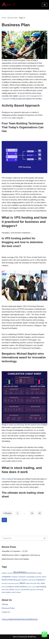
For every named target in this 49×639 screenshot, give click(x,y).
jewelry (17, 583)
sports (34, 586)
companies (6, 577)
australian (10, 573)
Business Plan (13, 18)
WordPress (32, 637)
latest (22, 583)
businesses (31, 573)
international (11, 583)
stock (7, 589)
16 (39, 513)
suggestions (32, 589)
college (39, 573)
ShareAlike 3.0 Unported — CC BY (15, 551)
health (29, 580)
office (38, 583)
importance (40, 580)
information (5, 583)
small (17, 586)
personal (4, 586)
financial (11, 580)
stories (11, 589)
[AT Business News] (8, 5)
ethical (44, 577)
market (28, 583)
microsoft (33, 583)
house (34, 580)
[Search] (44, 538)
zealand (18, 592)
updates (8, 592)
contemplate (30, 577)
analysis (4, 573)
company (14, 577)
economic (38, 577)
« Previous (7, 513)
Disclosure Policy (8, 608)
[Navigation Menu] (44, 5)
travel (3, 592)
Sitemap (5, 604)
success (17, 589)
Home (4, 18)
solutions (23, 587)
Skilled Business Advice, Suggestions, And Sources (21, 555)
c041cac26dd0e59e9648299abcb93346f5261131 (20, 619)
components (22, 577)
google (18, 580)
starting (43, 586)
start (38, 587)
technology (39, 589)
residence (10, 587)
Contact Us (6, 612)
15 (32, 513)
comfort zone (7, 118)
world (13, 592)
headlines (24, 580)
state (3, 589)
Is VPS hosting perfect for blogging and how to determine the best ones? (22, 242)
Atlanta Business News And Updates (15, 559)
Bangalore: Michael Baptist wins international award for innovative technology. (24, 357)
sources (29, 586)
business (20, 572)
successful (25, 589)
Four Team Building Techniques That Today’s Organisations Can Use (23, 127)
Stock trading (7, 479)
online (43, 583)
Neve (15, 637)
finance (5, 580)
